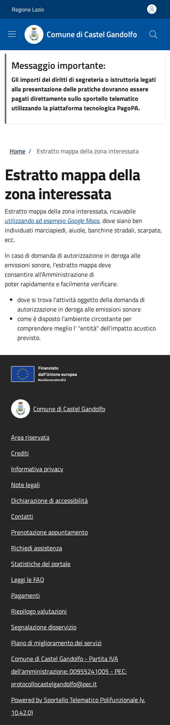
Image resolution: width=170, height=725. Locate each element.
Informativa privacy (37, 469)
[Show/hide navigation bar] (12, 34)
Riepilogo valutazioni (39, 611)
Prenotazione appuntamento (49, 532)
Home (17, 151)
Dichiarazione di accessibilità (49, 500)
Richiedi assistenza (36, 548)
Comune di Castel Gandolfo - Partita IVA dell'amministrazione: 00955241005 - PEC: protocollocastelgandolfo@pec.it (69, 671)
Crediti (20, 453)
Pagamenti (25, 595)
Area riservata (30, 437)
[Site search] (153, 34)
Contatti (22, 516)
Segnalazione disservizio (43, 627)
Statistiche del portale (40, 563)
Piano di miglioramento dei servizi (56, 643)
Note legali (25, 484)
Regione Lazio (28, 9)
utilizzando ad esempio (52, 220)
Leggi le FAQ (27, 579)
